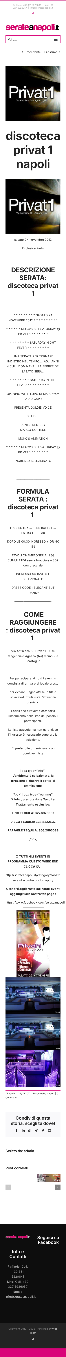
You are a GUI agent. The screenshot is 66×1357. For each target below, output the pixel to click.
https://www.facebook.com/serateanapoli (35, 902)
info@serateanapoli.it (41, 7)
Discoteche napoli (43, 1093)
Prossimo (51, 52)
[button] (8, 1187)
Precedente (33, 52)
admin (12, 1093)
